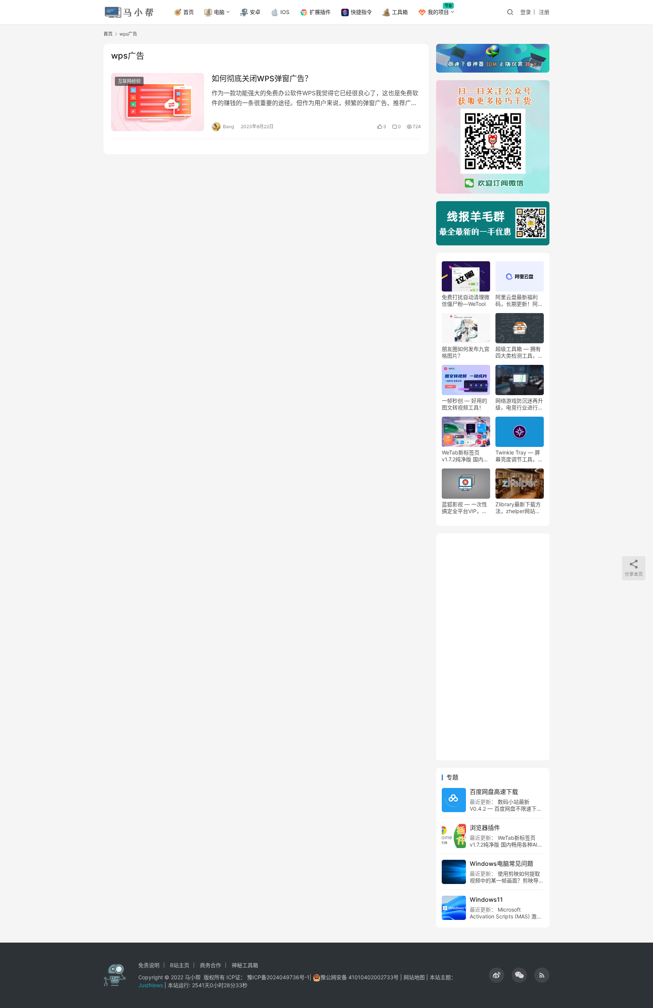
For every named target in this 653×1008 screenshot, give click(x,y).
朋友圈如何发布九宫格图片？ (465, 352)
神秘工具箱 (245, 965)
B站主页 (179, 965)
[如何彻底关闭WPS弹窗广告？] (157, 102)
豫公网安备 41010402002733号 (360, 977)
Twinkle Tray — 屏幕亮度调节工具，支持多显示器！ (519, 456)
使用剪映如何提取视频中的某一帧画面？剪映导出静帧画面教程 (507, 880)
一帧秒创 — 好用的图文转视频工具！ (464, 404)
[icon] (496, 975)
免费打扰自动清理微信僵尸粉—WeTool (465, 300)
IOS (284, 12)
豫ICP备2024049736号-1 (278, 977)
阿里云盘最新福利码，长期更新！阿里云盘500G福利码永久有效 (519, 300)
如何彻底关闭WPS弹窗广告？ (262, 78)
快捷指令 (361, 12)
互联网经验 (129, 81)
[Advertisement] (492, 646)
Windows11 (486, 899)
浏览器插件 (485, 827)
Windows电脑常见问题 (501, 863)
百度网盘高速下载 (494, 792)
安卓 (255, 12)
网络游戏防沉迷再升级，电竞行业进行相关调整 (519, 404)
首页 (188, 12)
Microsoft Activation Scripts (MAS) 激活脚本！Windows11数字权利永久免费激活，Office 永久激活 (506, 919)
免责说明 (148, 965)
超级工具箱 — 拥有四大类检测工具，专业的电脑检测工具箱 (519, 352)
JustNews (151, 985)
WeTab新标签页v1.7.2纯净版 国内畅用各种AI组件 (465, 456)
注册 (544, 12)
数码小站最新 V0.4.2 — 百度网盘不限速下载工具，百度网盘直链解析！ (506, 809)
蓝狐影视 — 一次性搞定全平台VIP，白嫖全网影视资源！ (464, 508)
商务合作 (210, 965)
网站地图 (414, 977)
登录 (525, 12)
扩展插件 (320, 12)
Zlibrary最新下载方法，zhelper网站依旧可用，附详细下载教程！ (519, 508)
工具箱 (400, 12)
